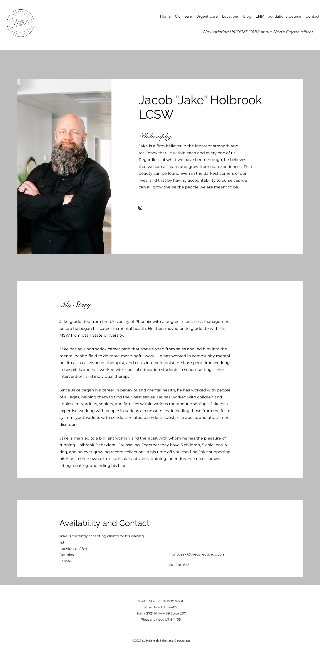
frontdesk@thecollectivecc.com (197, 554)
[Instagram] (140, 207)
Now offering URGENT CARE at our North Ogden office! (258, 31)
